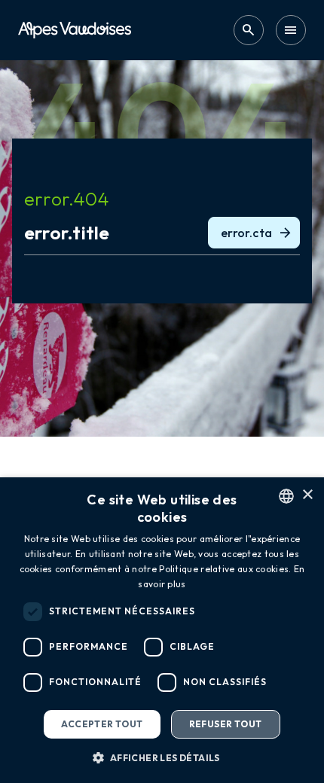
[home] (74, 30)
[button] (161, 757)
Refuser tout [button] (225, 724)
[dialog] (162, 630)
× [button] (307, 495)
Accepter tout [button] (101, 724)
